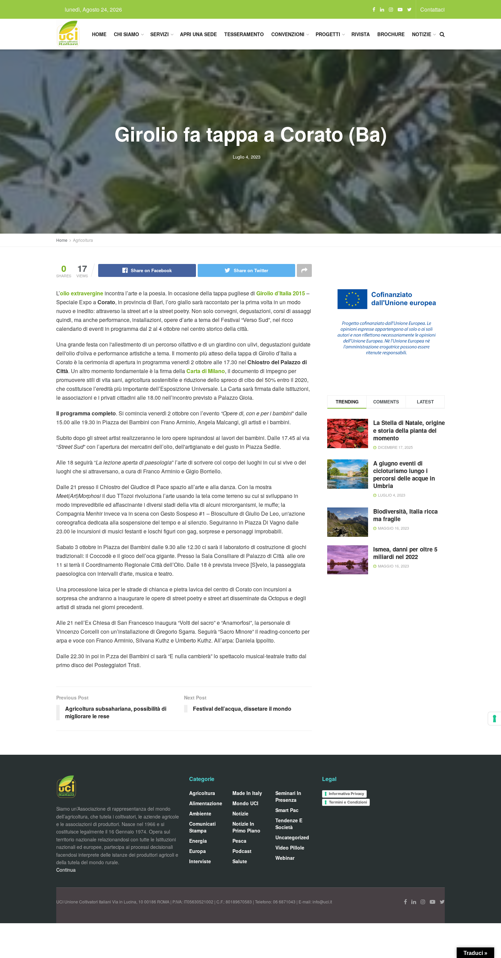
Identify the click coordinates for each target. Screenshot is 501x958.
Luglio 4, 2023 (246, 156)
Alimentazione (205, 803)
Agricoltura (83, 240)
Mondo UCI (245, 803)
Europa (197, 851)
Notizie (421, 34)
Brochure (391, 34)
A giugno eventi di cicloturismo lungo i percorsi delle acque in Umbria (404, 474)
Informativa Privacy (346, 793)
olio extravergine (81, 293)
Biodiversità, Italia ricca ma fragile (405, 515)
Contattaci (432, 9)
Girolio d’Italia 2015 (280, 293)
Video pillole (289, 847)
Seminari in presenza (288, 796)
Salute (239, 861)
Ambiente (200, 813)
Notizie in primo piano (246, 827)
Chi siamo (126, 34)
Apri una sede (198, 34)
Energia (198, 840)
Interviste (200, 861)
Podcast (242, 851)
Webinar (284, 857)
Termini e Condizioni (348, 802)
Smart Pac (287, 810)
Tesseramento (244, 34)
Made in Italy (247, 793)
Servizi (159, 34)
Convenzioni (287, 34)
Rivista (360, 34)
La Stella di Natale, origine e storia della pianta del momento (409, 430)
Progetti (328, 34)
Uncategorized (292, 837)
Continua (66, 869)
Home (99, 34)
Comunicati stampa (202, 827)
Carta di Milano (205, 371)
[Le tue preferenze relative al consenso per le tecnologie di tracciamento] (494, 718)
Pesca (239, 840)
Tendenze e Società (288, 823)
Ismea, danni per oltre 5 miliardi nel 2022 (405, 553)
